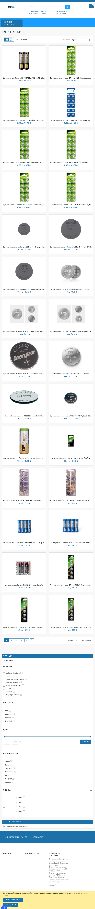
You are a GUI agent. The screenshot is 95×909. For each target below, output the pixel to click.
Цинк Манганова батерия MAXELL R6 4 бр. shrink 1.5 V (24, 585)
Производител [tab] (10, 753)
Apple (8, 761)
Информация (61, 11)
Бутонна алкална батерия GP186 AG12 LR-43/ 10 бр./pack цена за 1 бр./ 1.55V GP (32, 162)
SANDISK (10, 782)
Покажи (85, 741)
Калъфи (10, 689)
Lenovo (9, 765)
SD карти (10, 692)
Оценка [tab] (7, 790)
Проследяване (61, 13)
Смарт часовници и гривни (16, 679)
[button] (5, 49)
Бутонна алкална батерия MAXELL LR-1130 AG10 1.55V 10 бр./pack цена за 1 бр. (31, 289)
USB (8, 711)
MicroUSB (10, 721)
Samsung (10, 768)
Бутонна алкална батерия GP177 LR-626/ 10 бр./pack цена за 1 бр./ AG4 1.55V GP (32, 120)
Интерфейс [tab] (8, 703)
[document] (48, 900)
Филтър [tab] (7, 656)
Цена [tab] (5, 729)
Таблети (9, 676)
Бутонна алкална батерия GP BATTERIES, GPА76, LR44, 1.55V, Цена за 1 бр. (30, 205)
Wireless (9, 718)
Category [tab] (7, 666)
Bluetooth (10, 714)
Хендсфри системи (14, 695)
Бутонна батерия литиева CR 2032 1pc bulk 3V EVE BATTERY (71, 289)
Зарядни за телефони (15, 685)
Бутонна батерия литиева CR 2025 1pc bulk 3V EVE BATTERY (24, 331)
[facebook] (71, 837)
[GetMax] (11, 7)
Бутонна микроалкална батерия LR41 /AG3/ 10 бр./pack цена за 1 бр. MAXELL (30, 247)
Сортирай (66, 40)
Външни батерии (13, 682)
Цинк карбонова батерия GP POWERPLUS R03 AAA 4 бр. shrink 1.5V (27, 543)
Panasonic (11, 772)
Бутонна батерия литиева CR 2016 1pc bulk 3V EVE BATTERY (71, 331)
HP (7, 775)
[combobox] (49, 7)
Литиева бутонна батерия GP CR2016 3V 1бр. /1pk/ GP (71, 458)
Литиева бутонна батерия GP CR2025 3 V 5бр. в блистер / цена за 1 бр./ (29, 627)
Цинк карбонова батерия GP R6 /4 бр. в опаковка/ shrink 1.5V (72, 543)
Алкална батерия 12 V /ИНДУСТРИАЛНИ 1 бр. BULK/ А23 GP (24, 458)
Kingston (10, 779)
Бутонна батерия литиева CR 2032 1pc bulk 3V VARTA (24, 416)
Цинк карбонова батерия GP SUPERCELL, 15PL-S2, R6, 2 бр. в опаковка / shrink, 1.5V (32, 78)
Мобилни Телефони (14, 673)
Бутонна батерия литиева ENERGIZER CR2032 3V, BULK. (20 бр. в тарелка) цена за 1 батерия (36, 374)
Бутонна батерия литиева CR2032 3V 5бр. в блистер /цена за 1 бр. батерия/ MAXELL (33, 500)
